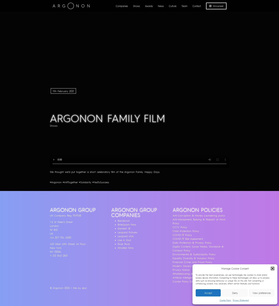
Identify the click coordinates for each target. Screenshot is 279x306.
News (161, 6)
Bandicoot (124, 220)
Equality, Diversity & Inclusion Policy (193, 258)
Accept (208, 292)
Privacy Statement (241, 300)
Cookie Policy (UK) (183, 281)
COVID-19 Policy (182, 235)
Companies (122, 6)
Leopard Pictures (127, 232)
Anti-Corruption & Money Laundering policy (199, 215)
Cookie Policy (225, 300)
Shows (136, 6)
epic (84, 288)
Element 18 (124, 228)
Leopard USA (126, 236)
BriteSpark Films (127, 224)
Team (184, 6)
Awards (149, 6)
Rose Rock (124, 244)
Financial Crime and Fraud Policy (192, 262)
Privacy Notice (181, 269)
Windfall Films (125, 247)
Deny (235, 292)
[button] (272, 268)
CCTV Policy (180, 227)
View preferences (262, 292)
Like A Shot (124, 240)
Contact (196, 6)
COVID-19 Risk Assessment (188, 238)
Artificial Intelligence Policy (188, 277)
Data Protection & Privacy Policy (192, 242)
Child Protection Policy (186, 231)
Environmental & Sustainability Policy (194, 254)
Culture (172, 6)
